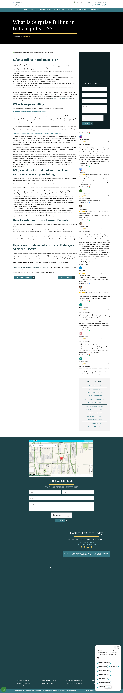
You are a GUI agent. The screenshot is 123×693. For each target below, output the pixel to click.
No (59, 350)
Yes (64, 350)
